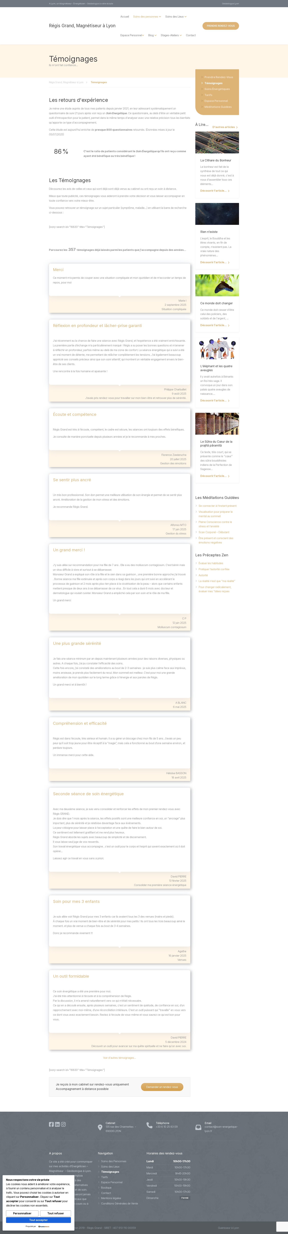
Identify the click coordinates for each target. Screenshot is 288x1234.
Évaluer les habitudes (211, 563)
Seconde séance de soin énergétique (88, 793)
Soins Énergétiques (217, 89)
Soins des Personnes (113, 1161)
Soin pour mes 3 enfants (76, 901)
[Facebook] (51, 1124)
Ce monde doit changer (216, 303)
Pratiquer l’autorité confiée (214, 569)
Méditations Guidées (218, 106)
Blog (151, 35)
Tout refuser (55, 1213)
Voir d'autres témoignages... (119, 1057)
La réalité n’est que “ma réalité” (217, 581)
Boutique (106, 1187)
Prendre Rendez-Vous (218, 77)
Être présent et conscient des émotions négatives (216, 540)
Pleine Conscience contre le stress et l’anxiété (215, 524)
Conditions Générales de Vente (119, 1203)
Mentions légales (111, 1198)
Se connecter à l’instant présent (217, 505)
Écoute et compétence (74, 414)
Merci (58, 269)
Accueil (124, 16)
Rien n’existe (209, 232)
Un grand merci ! (69, 549)
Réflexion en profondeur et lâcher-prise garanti (97, 325)
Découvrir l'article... (213, 190)
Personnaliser (22, 1213)
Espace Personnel (131, 35)
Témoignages (213, 83)
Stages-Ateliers (170, 35)
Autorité (203, 575)
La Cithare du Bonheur (215, 160)
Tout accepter (38, 1220)
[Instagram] (63, 1124)
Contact (191, 35)
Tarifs (208, 95)
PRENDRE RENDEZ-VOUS (221, 25)
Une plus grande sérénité (77, 643)
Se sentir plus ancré (72, 479)
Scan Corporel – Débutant (214, 532)
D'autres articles (223, 127)
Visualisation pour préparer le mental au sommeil (216, 514)
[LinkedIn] (57, 1124)
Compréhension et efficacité (80, 723)
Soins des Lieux (110, 1166)
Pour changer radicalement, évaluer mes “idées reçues (215, 589)
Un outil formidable (71, 976)
